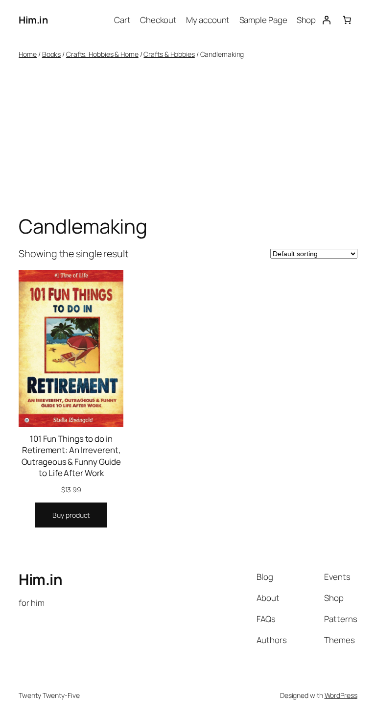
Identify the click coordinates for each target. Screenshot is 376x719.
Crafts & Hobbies (168, 54)
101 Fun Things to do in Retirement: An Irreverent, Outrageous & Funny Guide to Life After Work (71, 456)
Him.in (33, 19)
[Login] (326, 20)
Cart (122, 19)
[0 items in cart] (346, 20)
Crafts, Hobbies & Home (102, 54)
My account (208, 19)
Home (28, 54)
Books (51, 54)
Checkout (158, 19)
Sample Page (263, 19)
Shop (306, 19)
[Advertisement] (188, 137)
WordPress (341, 695)
